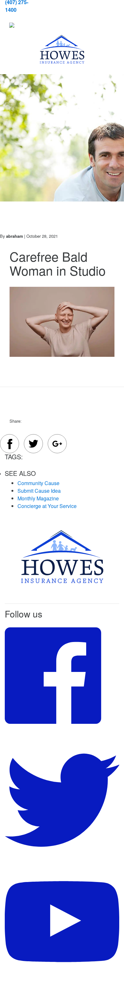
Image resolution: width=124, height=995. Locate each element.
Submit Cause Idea (39, 490)
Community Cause (38, 483)
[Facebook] (9, 445)
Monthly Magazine (38, 498)
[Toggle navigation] (19, 25)
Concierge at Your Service (47, 506)
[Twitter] (33, 444)
